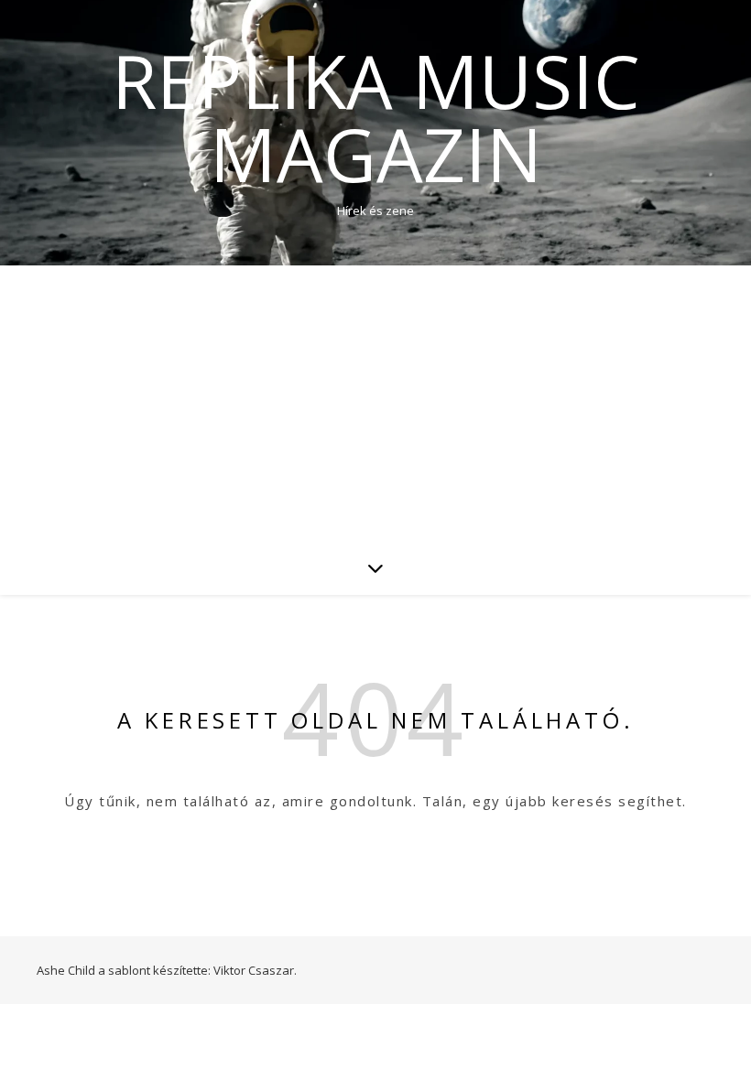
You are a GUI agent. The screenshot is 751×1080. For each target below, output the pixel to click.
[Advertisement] (375, 403)
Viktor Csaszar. (255, 970)
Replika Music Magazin (376, 117)
